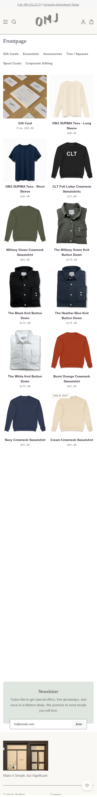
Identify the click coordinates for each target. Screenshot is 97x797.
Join (78, 724)
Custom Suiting (14, 794)
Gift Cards (11, 54)
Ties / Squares (77, 54)
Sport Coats (12, 63)
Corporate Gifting (39, 63)
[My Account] (81, 21)
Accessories (52, 54)
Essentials (31, 54)
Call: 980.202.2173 (29, 4)
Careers (55, 794)
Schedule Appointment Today (61, 4)
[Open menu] (4, 21)
